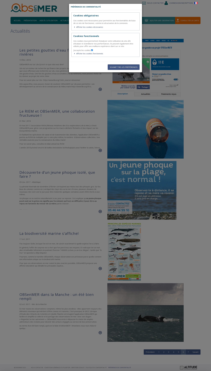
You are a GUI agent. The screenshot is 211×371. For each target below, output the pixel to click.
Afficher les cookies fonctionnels (89, 53)
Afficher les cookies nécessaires (89, 27)
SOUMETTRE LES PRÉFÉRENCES (123, 67)
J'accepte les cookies (82, 50)
